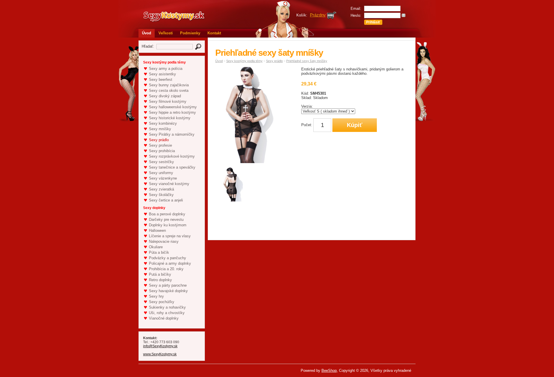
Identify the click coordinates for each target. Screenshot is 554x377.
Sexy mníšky (160, 129)
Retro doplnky (160, 280)
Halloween (157, 230)
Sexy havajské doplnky (168, 291)
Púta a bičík (159, 252)
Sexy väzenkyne (163, 178)
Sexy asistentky (162, 74)
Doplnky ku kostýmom (167, 225)
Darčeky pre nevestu (166, 219)
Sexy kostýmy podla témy (244, 61)
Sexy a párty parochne (168, 285)
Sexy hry (156, 296)
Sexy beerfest (160, 79)
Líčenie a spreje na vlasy (170, 236)
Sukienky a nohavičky (167, 307)
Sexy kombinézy (163, 123)
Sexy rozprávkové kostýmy (172, 156)
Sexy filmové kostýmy (167, 101)
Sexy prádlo (159, 140)
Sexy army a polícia (165, 68)
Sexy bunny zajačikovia (169, 85)
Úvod (146, 33)
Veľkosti (165, 33)
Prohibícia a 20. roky (166, 269)
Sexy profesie (160, 145)
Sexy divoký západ (165, 96)
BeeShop (329, 370)
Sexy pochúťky (161, 302)
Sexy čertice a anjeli (166, 200)
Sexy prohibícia (162, 151)
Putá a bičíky (160, 274)
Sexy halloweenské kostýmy (173, 107)
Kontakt (214, 33)
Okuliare (156, 247)
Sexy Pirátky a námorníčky (171, 134)
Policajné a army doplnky (170, 263)
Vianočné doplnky (164, 318)
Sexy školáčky (161, 195)
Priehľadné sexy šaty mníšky (306, 61)
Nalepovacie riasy (164, 241)
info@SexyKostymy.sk (160, 346)
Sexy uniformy (161, 173)
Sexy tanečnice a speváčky (172, 167)
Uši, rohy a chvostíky (167, 313)
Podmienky (190, 33)
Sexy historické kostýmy (169, 118)
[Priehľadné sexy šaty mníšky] (234, 185)
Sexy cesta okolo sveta (168, 90)
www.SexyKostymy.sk (160, 354)
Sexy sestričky (161, 162)
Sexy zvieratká (161, 189)
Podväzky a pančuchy (167, 258)
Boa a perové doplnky (167, 214)
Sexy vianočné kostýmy (169, 184)
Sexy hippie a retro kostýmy (172, 112)
